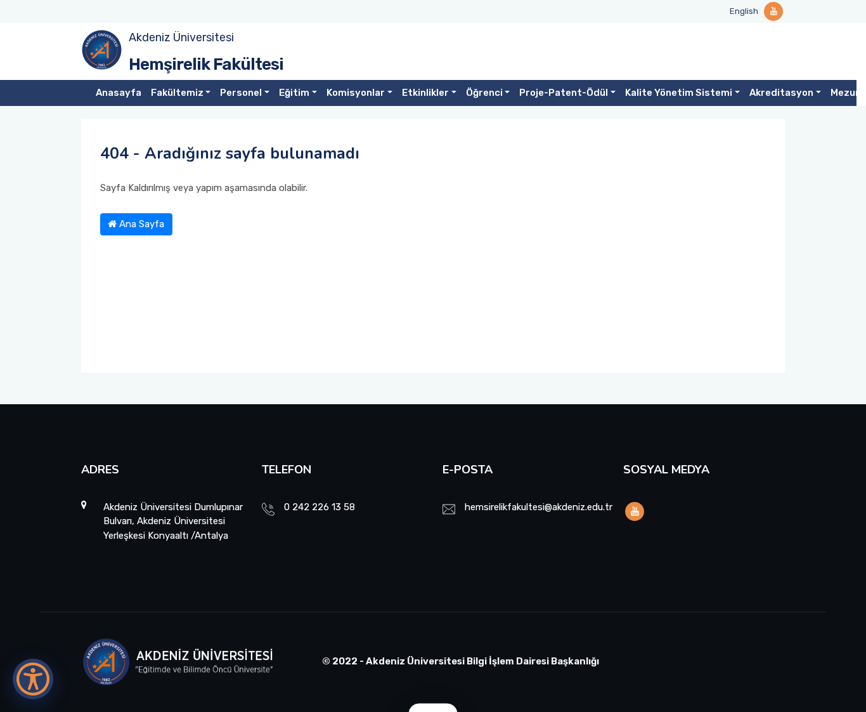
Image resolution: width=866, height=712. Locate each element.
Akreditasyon (781, 92)
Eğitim (294, 92)
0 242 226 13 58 (319, 507)
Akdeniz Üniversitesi (181, 37)
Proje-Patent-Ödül (563, 92)
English (744, 11)
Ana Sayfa (140, 224)
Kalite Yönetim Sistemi (678, 92)
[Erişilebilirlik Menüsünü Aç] (33, 679)
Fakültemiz (177, 92)
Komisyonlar (355, 92)
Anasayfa (118, 92)
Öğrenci (484, 92)
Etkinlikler (425, 92)
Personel (241, 92)
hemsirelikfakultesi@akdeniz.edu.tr (538, 507)
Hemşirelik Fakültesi (206, 64)
